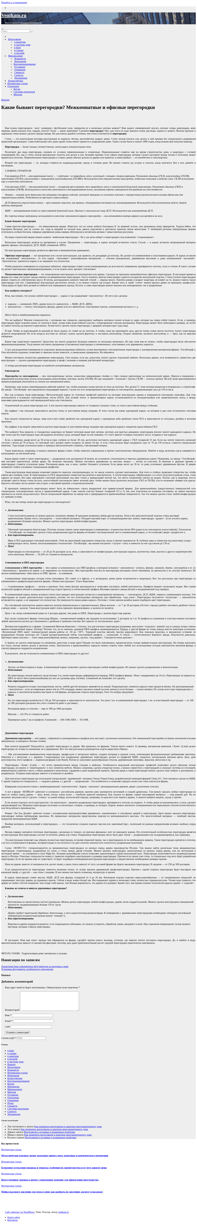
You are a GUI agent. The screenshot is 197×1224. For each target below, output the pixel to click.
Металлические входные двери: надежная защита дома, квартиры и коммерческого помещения (54, 1155)
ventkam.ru (63, 1212)
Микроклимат (14, 1089)
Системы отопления (24, 91)
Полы (10, 1103)
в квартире (13, 1056)
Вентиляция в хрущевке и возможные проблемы (49, 1132)
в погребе (12, 1059)
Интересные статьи (17, 83)
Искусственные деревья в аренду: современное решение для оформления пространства (49, 1180)
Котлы (17, 89)
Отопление (13, 86)
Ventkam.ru (13, 15)
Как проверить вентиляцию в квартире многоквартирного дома (68, 1126)
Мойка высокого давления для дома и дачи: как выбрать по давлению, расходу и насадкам (52, 1192)
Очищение (13, 1100)
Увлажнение (13, 1114)
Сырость (11, 1111)
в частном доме (15, 1061)
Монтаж (18, 94)
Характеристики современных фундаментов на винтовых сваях (34, 966)
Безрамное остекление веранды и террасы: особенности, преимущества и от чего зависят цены (54, 1167)
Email (8, 1021)
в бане (10, 1050)
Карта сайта (13, 1217)
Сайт (7, 1026)
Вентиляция (13, 1067)
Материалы (13, 1086)
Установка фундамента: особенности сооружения (27, 969)
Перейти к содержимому (14, 2)
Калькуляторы (14, 1078)
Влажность (13, 1070)
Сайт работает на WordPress (20, 1212)
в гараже (11, 1053)
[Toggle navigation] (2, 28)
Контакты (12, 1220)
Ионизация (13, 1075)
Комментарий (12, 1010)
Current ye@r (8, 1038)
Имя (8, 1015)
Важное (5, 99)
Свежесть (12, 1106)
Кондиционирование (25, 64)
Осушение (12, 1095)
